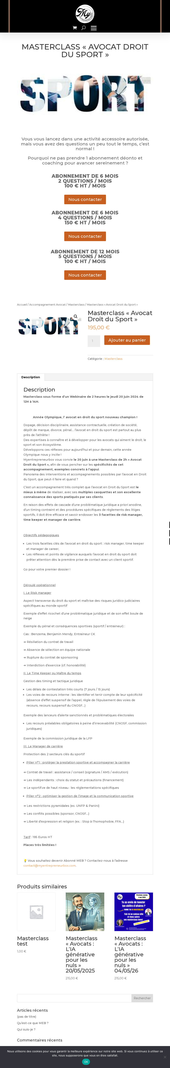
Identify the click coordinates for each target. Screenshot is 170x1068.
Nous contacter (85, 199)
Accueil (22, 304)
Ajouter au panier (127, 340)
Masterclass (76, 304)
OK (86, 1061)
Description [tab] (30, 377)
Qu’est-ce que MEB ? (33, 1023)
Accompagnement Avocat (47, 304)
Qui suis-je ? (26, 1029)
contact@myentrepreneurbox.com (49, 865)
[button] (75, 316)
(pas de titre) (26, 1016)
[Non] (165, 1057)
